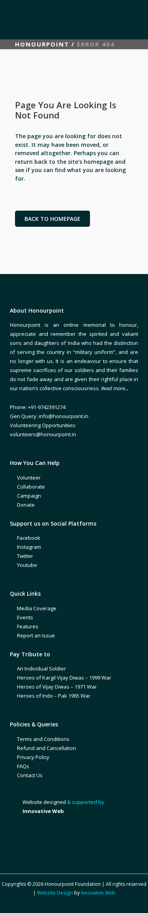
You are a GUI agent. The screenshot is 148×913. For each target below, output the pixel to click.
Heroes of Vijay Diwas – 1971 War (57, 686)
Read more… (115, 388)
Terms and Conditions (43, 739)
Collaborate (31, 486)
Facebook (28, 537)
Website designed (44, 802)
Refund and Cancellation (46, 748)
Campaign (29, 495)
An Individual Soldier (41, 668)
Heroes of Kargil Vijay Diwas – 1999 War (64, 677)
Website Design (55, 892)
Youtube (27, 565)
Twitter (25, 555)
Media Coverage (36, 608)
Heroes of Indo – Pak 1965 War (53, 695)
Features (27, 626)
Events (25, 617)
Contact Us (30, 775)
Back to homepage (52, 218)
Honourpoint (42, 44)
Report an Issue (36, 635)
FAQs (23, 766)
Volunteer (29, 477)
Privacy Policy (33, 757)
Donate (26, 504)
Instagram (29, 546)
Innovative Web (98, 892)
